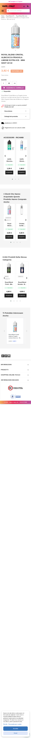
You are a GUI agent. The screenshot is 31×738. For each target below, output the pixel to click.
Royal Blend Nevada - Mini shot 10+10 (22, 283)
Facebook (2, 356)
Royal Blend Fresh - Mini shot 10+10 (9, 283)
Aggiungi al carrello (13, 88)
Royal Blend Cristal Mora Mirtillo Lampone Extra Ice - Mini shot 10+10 (9, 225)
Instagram (9, 356)
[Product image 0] (15, 50)
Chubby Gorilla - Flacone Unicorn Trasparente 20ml (22, 225)
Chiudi (15, 733)
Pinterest (6, 356)
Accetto (15, 728)
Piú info (5, 724)
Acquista (9, 172)
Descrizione (15, 111)
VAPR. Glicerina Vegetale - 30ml (9, 160)
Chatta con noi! (9, 107)
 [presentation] (5, 156)
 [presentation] (25, 156)
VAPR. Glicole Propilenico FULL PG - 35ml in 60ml (21, 160)
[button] (12, 179)
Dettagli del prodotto (15, 116)
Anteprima (9, 145)
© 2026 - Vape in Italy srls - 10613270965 (15, 402)
